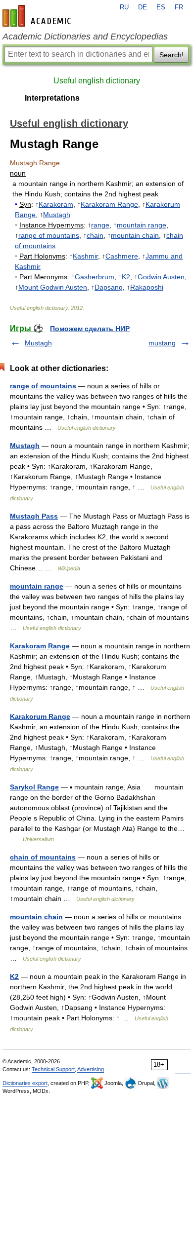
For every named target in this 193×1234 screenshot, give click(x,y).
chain (95, 235)
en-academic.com (38, 16)
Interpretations (52, 98)
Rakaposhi (146, 287)
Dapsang (109, 287)
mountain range (141, 225)
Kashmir (85, 256)
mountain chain (135, 235)
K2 (126, 277)
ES (160, 7)
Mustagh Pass (34, 516)
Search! (171, 55)
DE (142, 7)
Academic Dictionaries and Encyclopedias (85, 36)
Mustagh (56, 215)
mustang (162, 343)
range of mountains (48, 235)
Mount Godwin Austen (52, 287)
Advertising (90, 1069)
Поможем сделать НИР (90, 329)
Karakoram (56, 204)
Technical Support (53, 1069)
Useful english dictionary (96, 80)
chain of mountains (43, 857)
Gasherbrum (94, 277)
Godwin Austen (161, 277)
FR (179, 7)
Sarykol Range (34, 787)
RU (124, 7)
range (100, 225)
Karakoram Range (109, 204)
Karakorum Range (40, 716)
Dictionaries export (25, 1083)
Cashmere (121, 256)
